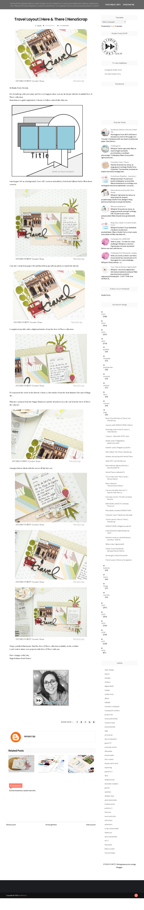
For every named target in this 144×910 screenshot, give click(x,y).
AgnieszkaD (109, 686)
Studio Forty (106, 295)
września (107, 376)
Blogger (119, 867)
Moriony (108, 812)
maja (106, 412)
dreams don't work (111, 763)
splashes (108, 792)
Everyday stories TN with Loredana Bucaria (119, 498)
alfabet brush (110, 780)
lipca (106, 394)
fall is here (108, 820)
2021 (104, 605)
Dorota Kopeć (110, 853)
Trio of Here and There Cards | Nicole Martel (117, 478)
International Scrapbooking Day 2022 (118, 532)
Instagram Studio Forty (113, 70)
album (107, 698)
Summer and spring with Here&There (120, 456)
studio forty (109, 694)
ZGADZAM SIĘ (128, 5)
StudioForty (23, 895)
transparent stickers (112, 710)
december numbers (111, 784)
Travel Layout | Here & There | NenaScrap (117, 520)
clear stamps (109, 670)
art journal (108, 735)
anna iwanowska (111, 800)
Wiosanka (108, 751)
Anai (106, 776)
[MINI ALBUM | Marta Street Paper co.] (23, 764)
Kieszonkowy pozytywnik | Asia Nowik (122, 191)
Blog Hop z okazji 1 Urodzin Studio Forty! (123, 224)
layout (107, 674)
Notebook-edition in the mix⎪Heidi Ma (124, 131)
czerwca (107, 403)
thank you (108, 832)
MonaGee (108, 845)
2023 (104, 332)
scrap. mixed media (111, 828)
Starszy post (91, 825)
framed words (110, 804)
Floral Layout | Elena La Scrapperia (119, 560)
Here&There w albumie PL (116, 472)
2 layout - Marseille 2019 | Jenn (118, 436)
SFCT (107, 841)
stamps (107, 690)
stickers (107, 682)
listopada (107, 358)
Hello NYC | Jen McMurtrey (116, 461)
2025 (104, 314)
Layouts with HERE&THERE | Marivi (120, 425)
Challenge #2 (115, 146)
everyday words (111, 747)
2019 (104, 623)
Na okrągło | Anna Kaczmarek (117, 555)
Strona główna (51, 825)
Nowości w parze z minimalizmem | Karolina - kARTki (119, 538)
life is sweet (109, 759)
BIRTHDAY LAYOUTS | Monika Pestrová (118, 505)
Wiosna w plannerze (118, 206)
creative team (110, 723)
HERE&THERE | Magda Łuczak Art (119, 526)
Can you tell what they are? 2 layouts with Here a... (117, 491)
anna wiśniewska (111, 837)
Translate (118, 26)
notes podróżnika (111, 719)
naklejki (107, 702)
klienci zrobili (109, 849)
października (109, 367)
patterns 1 (108, 808)
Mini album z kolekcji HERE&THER (119, 510)
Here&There (50, 26)
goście (107, 788)
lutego (106, 586)
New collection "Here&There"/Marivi (115, 484)
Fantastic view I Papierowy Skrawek (119, 515)
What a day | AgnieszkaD (115, 544)
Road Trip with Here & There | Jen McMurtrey (118, 419)
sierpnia (107, 385)
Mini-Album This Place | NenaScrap (119, 452)
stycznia (107, 595)
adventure (108, 824)
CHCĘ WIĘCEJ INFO (113, 5)
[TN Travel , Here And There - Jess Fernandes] (53, 764)
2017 (104, 641)
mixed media (109, 755)
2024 (104, 323)
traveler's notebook (112, 706)
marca (106, 577)
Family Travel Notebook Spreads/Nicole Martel (115, 550)
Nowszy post (11, 825)
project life (109, 715)
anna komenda (110, 727)
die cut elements (111, 739)
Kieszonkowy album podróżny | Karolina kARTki (117, 466)
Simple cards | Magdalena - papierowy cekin (116, 442)
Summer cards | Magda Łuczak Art (118, 447)
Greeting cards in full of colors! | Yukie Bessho (118, 430)
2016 (104, 650)
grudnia (107, 349)
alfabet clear (109, 796)
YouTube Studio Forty (113, 74)
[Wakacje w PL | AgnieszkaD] (83, 764)
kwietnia (107, 568)
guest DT (108, 743)
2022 (104, 341)
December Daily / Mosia (120, 162)
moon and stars (110, 816)
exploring (108, 767)
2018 (104, 632)
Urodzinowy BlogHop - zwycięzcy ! (123, 176)
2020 (104, 614)
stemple (107, 678)
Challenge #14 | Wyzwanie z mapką (124, 253)
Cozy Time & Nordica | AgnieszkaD (123, 267)
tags (106, 731)
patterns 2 (108, 771)
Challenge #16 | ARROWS (120, 239)
